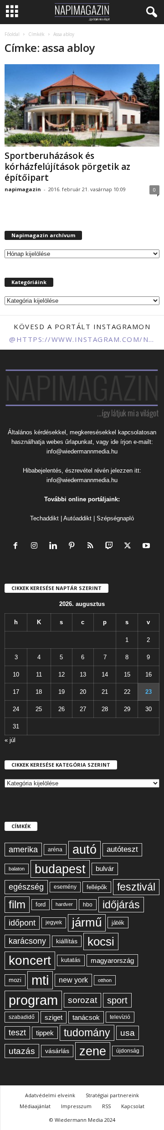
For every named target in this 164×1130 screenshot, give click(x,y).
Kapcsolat (132, 1106)
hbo (87, 904)
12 (61, 674)
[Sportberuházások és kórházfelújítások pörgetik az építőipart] (82, 105)
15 (127, 674)
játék (118, 922)
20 (83, 691)
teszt (17, 1032)
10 (16, 674)
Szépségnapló (115, 518)
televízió (120, 1017)
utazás (22, 1051)
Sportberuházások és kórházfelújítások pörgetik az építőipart (67, 166)
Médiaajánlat (35, 1106)
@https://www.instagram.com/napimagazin (82, 339)
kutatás (71, 960)
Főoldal (12, 34)
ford (41, 904)
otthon (105, 980)
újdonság (127, 1051)
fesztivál (136, 887)
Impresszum (76, 1106)
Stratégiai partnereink (112, 1095)
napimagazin (23, 189)
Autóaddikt (77, 518)
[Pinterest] (73, 546)
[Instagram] (36, 546)
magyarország (112, 960)
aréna (55, 849)
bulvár (105, 868)
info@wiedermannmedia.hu (82, 451)
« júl (10, 740)
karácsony (27, 941)
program (33, 1000)
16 (148, 674)
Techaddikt (44, 518)
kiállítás (66, 941)
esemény (65, 887)
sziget (53, 1017)
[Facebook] (17, 546)
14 (105, 674)
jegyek (54, 922)
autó (84, 849)
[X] (129, 546)
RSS (106, 1106)
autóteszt (122, 849)
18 (39, 691)
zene (92, 1051)
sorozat (82, 1000)
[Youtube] (147, 546)
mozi (15, 980)
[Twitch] (111, 546)
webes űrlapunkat (69, 441)
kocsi (100, 941)
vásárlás (57, 1050)
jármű (87, 922)
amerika (23, 849)
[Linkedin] (55, 546)
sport (117, 1000)
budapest (60, 869)
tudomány (87, 1032)
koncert (30, 960)
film (17, 904)
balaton (17, 868)
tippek (45, 1033)
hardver (64, 904)
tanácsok (86, 1017)
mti (40, 980)
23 (148, 691)
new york (73, 980)
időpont (22, 922)
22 (127, 691)
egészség (26, 886)
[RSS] (92, 546)
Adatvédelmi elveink (50, 1095)
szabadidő (22, 1017)
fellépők (97, 887)
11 (39, 674)
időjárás (121, 905)
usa (127, 1033)
